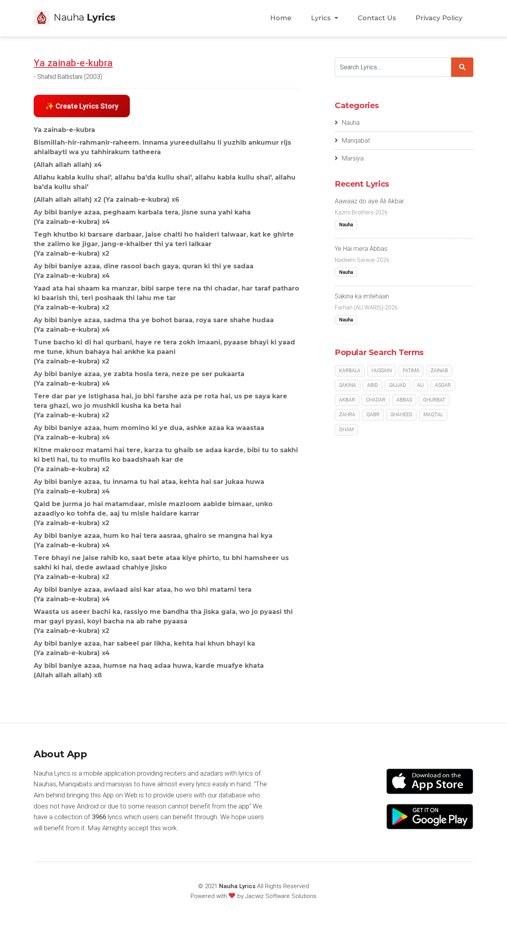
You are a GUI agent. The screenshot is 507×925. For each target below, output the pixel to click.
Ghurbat (434, 400)
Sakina (347, 385)
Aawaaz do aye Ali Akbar (369, 201)
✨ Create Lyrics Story (81, 106)
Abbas (404, 400)
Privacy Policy (439, 18)
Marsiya (353, 158)
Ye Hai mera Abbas (361, 248)
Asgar (443, 385)
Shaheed (401, 414)
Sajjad (397, 385)
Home (281, 18)
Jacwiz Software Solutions (280, 896)
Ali (420, 385)
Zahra (347, 414)
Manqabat (356, 140)
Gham (346, 429)
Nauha (351, 122)
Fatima (411, 370)
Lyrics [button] (322, 18)
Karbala (349, 370)
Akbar (347, 400)
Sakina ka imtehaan (362, 296)
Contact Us (377, 18)
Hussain (382, 370)
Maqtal (433, 414)
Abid (372, 385)
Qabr (372, 414)
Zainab (439, 370)
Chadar (375, 400)
